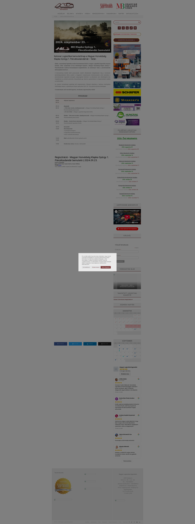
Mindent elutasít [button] (95, 267)
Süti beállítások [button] (86, 267)
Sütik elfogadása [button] (106, 267)
